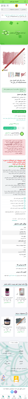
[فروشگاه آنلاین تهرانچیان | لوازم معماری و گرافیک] (21, 5)
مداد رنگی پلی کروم (9, 212)
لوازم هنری (21, 15)
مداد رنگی (17, 212)
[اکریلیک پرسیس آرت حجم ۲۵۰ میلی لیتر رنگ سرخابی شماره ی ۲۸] (7, 292)
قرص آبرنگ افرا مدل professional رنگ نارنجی (21, 298)
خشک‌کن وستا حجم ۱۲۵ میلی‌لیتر (7, 327)
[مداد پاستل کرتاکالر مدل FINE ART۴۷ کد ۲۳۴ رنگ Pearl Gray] (20, 321)
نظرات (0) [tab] (15, 219)
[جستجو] (2, 9)
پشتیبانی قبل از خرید (18, 111)
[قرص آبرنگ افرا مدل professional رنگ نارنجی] (21, 292)
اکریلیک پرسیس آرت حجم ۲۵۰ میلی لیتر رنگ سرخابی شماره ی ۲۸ (7, 298)
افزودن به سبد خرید (8, 128)
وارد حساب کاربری (13, 275)
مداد (17, 15)
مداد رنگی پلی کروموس (20, 214)
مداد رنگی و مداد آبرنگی (10, 15)
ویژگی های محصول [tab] (22, 219)
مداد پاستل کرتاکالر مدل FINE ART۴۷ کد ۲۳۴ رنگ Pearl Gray (21, 327)
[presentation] (2, 297)
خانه (26, 15)
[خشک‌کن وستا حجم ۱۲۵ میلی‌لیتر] (7, 321)
